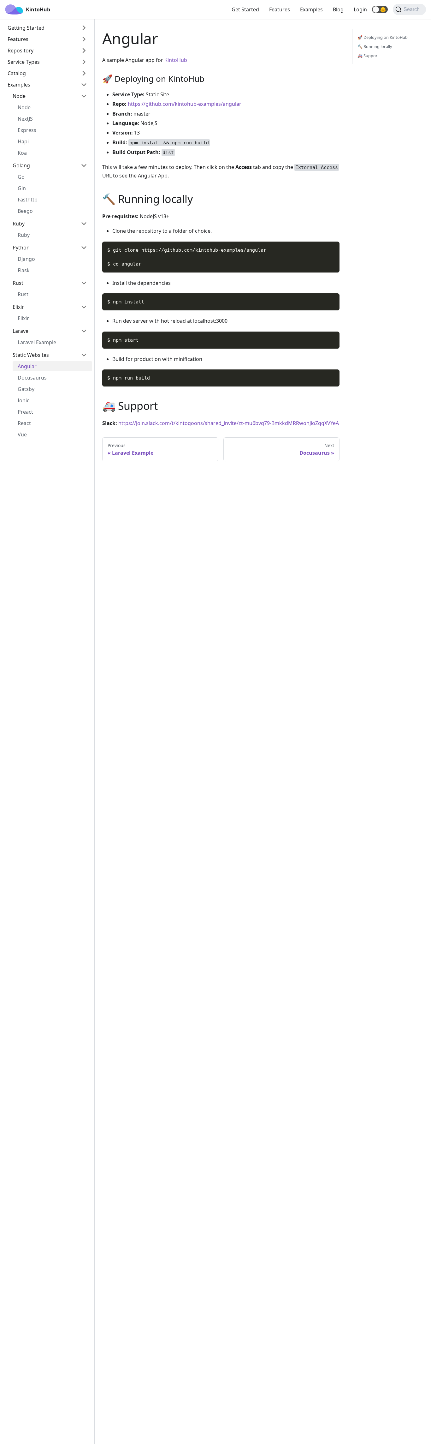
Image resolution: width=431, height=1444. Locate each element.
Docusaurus (32, 377)
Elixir (18, 306)
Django (26, 258)
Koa (22, 152)
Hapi (23, 141)
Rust (18, 282)
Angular (27, 366)
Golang (21, 165)
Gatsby (26, 389)
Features (279, 9)
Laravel (21, 330)
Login (360, 9)
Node (19, 96)
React (24, 423)
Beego (25, 210)
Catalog (17, 73)
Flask (24, 270)
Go (21, 176)
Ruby (19, 223)
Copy (329, 248)
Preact (25, 411)
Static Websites (31, 354)
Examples (311, 9)
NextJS (25, 118)
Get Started (245, 9)
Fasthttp (28, 199)
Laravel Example (37, 342)
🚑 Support (368, 55)
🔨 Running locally (374, 46)
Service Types (24, 61)
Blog (338, 9)
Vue (22, 434)
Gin (22, 188)
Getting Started (26, 27)
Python (21, 247)
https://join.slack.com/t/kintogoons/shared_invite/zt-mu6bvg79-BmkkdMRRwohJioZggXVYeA (228, 423)
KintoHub (175, 60)
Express (27, 130)
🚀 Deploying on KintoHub (382, 37)
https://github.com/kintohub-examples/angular (184, 103)
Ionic (23, 400)
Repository (20, 50)
